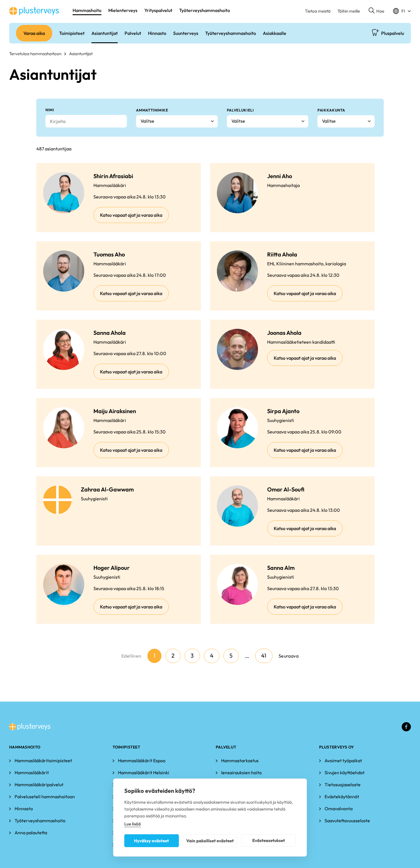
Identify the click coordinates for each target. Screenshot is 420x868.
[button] (376, 11)
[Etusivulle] (34, 11)
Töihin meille (348, 11)
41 (264, 655)
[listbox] (176, 121)
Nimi (49, 110)
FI (403, 11)
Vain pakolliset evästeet (210, 840)
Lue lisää (132, 824)
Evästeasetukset (268, 840)
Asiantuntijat (81, 53)
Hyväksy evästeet (151, 840)
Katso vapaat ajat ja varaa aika (131, 215)
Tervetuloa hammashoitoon (35, 53)
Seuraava (289, 656)
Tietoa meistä (318, 11)
